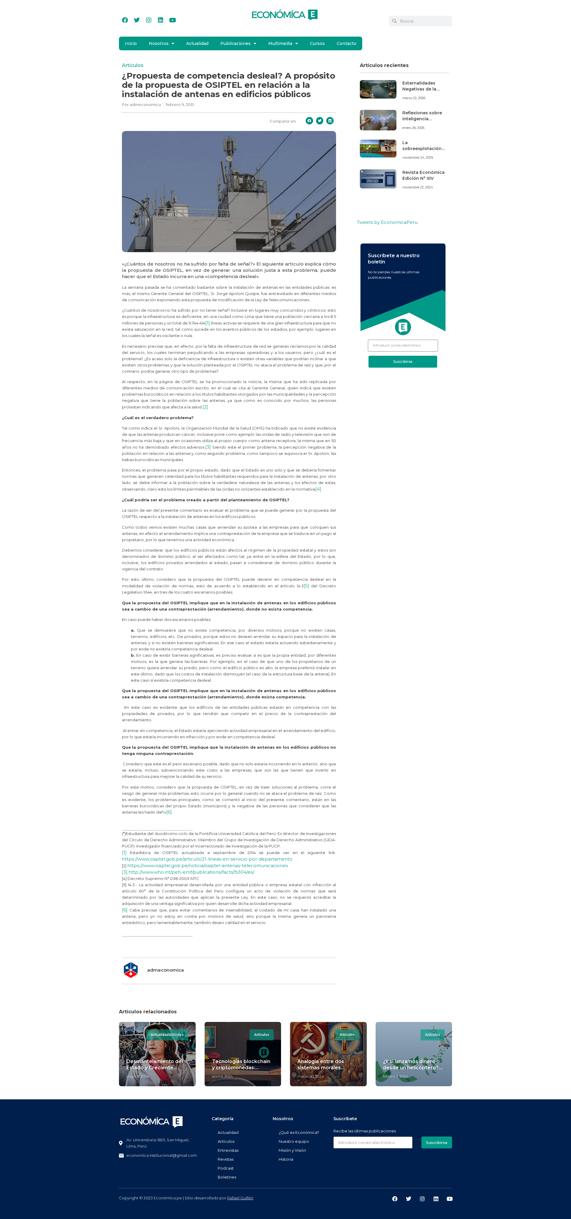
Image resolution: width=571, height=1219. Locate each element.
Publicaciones (235, 43)
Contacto (346, 43)
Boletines (227, 1177)
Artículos (132, 65)
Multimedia (280, 43)
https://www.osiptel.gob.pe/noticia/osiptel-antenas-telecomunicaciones (207, 865)
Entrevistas (228, 1150)
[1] (207, 323)
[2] (205, 407)
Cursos (317, 43)
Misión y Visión (292, 1150)
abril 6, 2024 (222, 1076)
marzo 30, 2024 (310, 1076)
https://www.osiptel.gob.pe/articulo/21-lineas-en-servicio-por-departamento (207, 859)
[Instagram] (149, 20)
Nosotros (159, 43)
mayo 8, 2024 (137, 1076)
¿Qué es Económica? (299, 1132)
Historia (286, 1159)
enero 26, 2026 (413, 128)
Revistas (225, 1159)
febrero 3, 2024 (395, 1076)
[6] (169, 812)
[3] (208, 447)
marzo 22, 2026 (413, 98)
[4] (318, 489)
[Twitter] (137, 20)
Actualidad (197, 43)
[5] (306, 586)
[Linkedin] (161, 20)
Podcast (226, 1168)
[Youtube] (172, 20)
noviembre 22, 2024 (417, 187)
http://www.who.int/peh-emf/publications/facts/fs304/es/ (191, 872)
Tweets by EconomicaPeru (387, 222)
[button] (309, 120)
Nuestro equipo (294, 1141)
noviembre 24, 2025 (417, 157)
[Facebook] (125, 20)
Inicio (131, 43)
